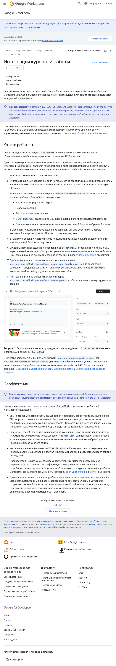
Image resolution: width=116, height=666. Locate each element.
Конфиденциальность (42, 652)
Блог (81, 573)
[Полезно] (105, 50)
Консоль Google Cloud (52, 585)
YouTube (83, 587)
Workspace (35, 4)
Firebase (8, 625)
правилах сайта (94, 524)
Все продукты (10, 639)
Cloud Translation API (52, 40)
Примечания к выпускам (16, 586)
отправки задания (86, 255)
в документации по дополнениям (23, 27)
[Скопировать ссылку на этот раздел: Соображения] (31, 384)
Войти (109, 3)
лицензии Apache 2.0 (47, 524)
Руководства (14, 54)
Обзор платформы (13, 577)
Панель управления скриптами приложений (56, 579)
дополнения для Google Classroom (94, 398)
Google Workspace (23, 51)
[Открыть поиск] (79, 3)
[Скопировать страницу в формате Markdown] (16, 68)
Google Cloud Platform (14, 630)
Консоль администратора (54, 573)
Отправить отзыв (100, 62)
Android (7, 615)
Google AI (8, 634)
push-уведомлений (76, 471)
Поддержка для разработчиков (19, 591)
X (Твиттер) (84, 582)
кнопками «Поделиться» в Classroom (86, 133)
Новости (83, 578)
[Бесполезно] (110, 50)
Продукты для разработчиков (18, 581)
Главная (7, 51)
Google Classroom (17, 13)
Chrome (7, 620)
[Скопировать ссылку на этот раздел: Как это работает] (36, 145)
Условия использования (16, 596)
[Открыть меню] (5, 3)
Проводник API (48, 590)
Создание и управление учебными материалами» (45, 368)
